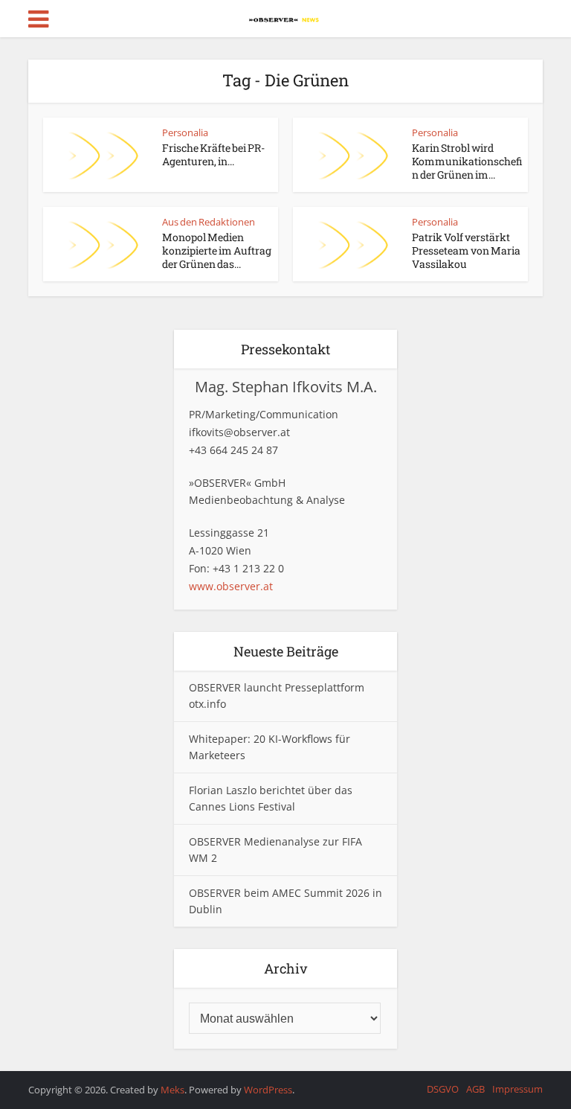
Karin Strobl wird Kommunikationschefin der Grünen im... (467, 161)
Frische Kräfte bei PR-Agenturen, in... (213, 154)
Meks (172, 1089)
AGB (475, 1089)
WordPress (268, 1089)
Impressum (517, 1089)
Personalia (185, 132)
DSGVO (443, 1089)
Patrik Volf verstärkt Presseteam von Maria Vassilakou (466, 250)
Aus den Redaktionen (208, 221)
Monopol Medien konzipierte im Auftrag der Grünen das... (216, 250)
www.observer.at (231, 586)
